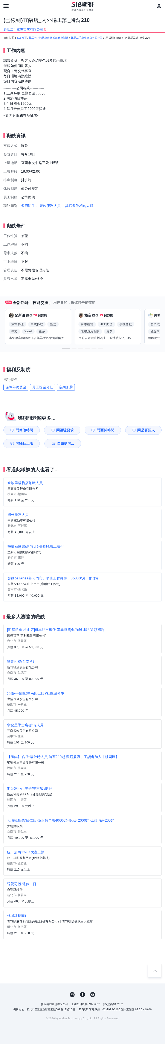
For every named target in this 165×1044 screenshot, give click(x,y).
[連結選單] (6, 6)
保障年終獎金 (15, 387)
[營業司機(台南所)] (82, 670)
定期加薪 (66, 387)
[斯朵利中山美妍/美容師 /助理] (82, 797)
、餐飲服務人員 (48, 206)
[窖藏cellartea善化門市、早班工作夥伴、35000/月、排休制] (82, 587)
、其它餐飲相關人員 (77, 206)
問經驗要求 (65, 430)
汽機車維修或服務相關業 (54, 37)
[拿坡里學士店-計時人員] (82, 734)
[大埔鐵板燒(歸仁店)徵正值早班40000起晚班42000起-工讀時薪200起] (82, 829)
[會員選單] (159, 6)
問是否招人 (146, 430)
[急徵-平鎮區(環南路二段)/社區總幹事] (82, 702)
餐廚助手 (28, 206)
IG (72, 994)
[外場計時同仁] (82, 924)
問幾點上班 (24, 443)
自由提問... (65, 443)
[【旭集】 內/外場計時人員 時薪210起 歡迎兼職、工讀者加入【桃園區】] (82, 765)
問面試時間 (105, 430)
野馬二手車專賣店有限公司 (87, 37)
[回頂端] (154, 970)
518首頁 (22, 37)
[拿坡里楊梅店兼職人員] (82, 491)
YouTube (92, 994)
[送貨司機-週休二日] (82, 892)
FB (82, 994)
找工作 (33, 37)
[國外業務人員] (82, 523)
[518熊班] (82, 6)
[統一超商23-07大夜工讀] (82, 861)
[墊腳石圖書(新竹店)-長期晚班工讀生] (82, 555)
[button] (66, 348)
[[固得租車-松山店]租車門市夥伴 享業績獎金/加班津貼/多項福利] (82, 638)
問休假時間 (24, 430)
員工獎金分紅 (42, 387)
